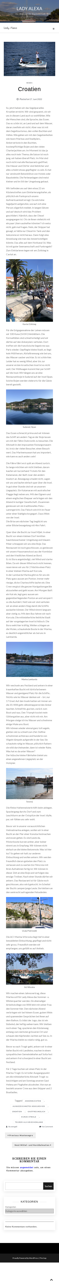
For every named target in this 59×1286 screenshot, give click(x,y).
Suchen (48, 1186)
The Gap (43, 1258)
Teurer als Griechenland (29, 1122)
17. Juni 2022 (36, 99)
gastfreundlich (36, 1111)
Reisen (29, 83)
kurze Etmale (28, 1117)
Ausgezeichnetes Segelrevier (29, 1106)
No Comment (47, 1126)
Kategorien (10, 1207)
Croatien (17, 1111)
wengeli (14, 1126)
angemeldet (26, 1167)
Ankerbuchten (33, 1101)
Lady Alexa (10, 27)
